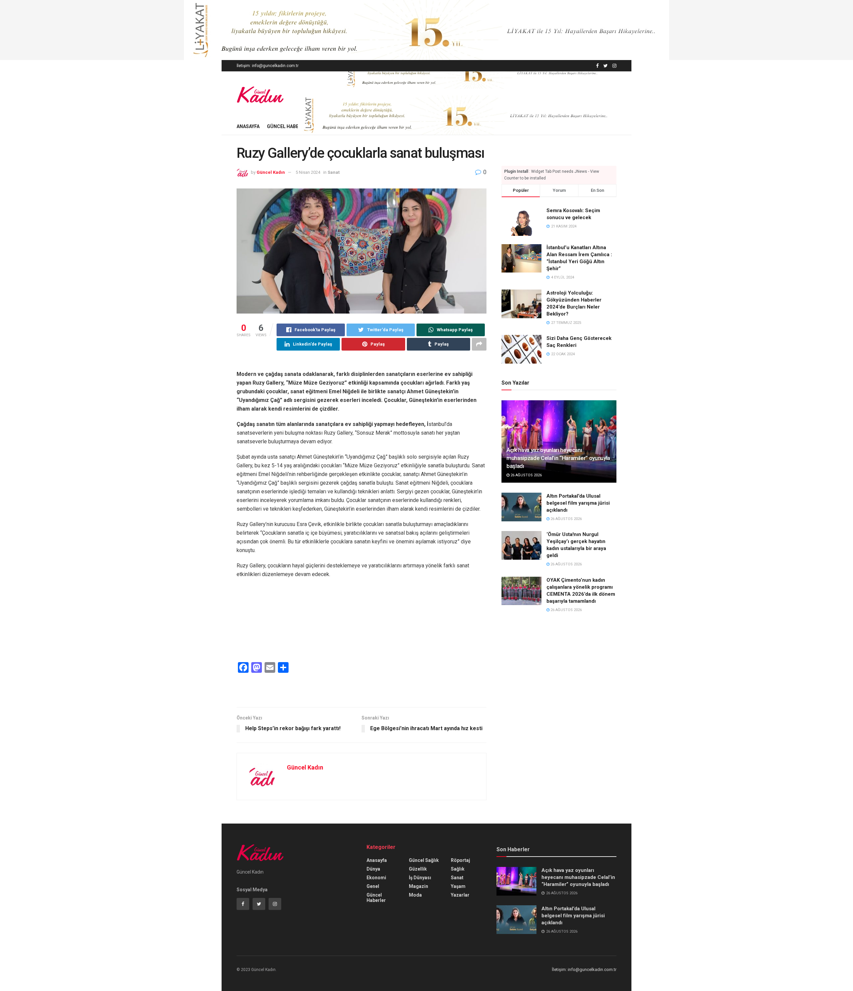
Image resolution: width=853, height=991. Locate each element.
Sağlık (457, 869)
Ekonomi (376, 877)
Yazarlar (460, 895)
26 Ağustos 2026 (525, 475)
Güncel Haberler (288, 126)
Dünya (373, 869)
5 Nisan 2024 (308, 172)
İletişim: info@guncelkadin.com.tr (268, 65)
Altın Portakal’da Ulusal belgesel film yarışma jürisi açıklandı (578, 503)
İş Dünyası (420, 877)
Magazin (418, 886)
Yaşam (458, 886)
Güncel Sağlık (424, 860)
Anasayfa (248, 126)
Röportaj (460, 860)
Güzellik (418, 869)
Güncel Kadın (271, 172)
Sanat (334, 172)
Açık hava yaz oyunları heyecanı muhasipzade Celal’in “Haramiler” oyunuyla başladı (558, 458)
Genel (373, 886)
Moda (415, 895)
